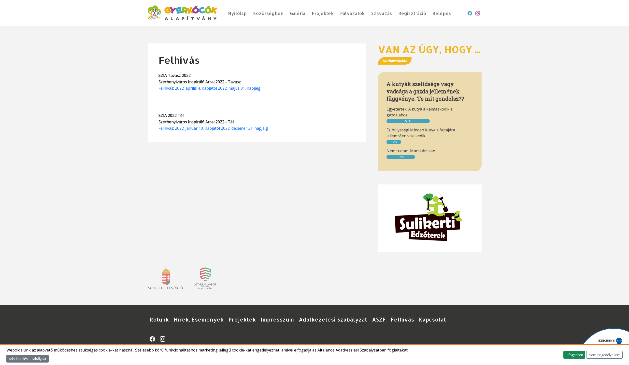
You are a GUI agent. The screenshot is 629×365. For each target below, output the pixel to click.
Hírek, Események (199, 319)
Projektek (323, 13)
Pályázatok (352, 13)
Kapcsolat (432, 319)
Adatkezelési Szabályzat (333, 319)
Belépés (441, 13)
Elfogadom (574, 354)
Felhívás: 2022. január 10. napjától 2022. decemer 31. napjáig (213, 128)
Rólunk (159, 319)
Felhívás (402, 319)
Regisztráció (412, 13)
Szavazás (381, 13)
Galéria (297, 13)
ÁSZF (379, 319)
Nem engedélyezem (604, 354)
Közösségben (268, 13)
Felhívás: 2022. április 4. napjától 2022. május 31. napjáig (209, 88)
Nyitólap (237, 13)
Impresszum (277, 319)
